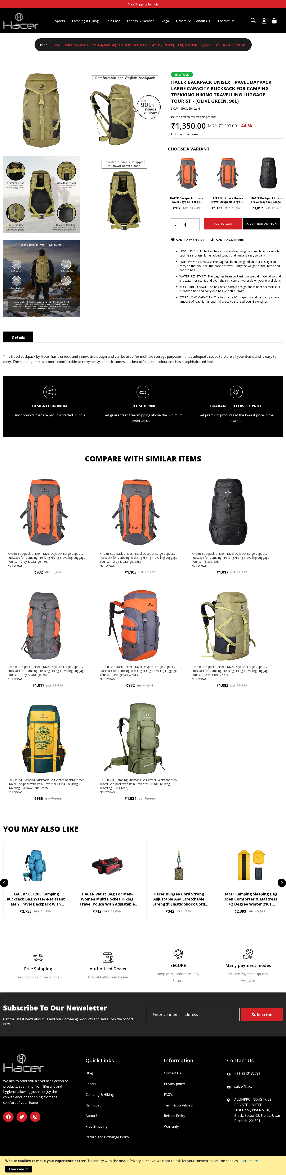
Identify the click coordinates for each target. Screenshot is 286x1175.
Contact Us (172, 1073)
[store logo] (21, 21)
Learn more (249, 1160)
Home (43, 45)
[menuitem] (60, 21)
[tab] (18, 337)
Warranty (171, 1126)
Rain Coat (93, 1105)
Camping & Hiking (100, 1094)
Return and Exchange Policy (107, 1137)
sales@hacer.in (246, 1086)
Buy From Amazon (263, 223)
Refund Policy (174, 1115)
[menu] (145, 21)
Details (18, 337)
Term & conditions (178, 1105)
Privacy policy (174, 1084)
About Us (93, 1115)
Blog (89, 1073)
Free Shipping (96, 1126)
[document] (143, 1165)
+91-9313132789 (247, 1073)
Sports (91, 1084)
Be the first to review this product (193, 117)
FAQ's (168, 1094)
